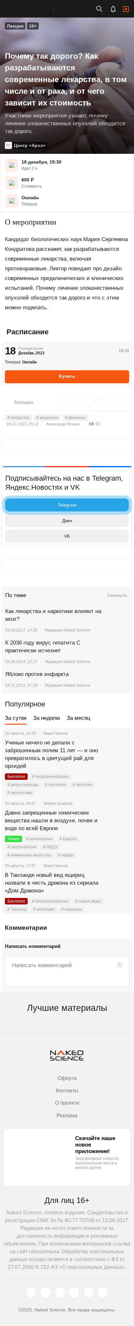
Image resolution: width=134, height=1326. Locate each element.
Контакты (67, 1090)
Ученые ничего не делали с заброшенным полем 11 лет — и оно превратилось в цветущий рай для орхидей (51, 754)
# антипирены (39, 839)
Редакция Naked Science (67, 630)
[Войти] (126, 9)
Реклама (67, 1115)
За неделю (46, 718)
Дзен (67, 520)
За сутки (16, 718)
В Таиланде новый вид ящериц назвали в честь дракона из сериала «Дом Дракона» (51, 883)
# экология (82, 784)
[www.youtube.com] (59, 1292)
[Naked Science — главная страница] (33, 9)
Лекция (15, 26)
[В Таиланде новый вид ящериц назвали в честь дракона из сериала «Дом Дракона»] (119, 883)
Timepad (29, 204)
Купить (67, 376)
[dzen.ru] (74, 1292)
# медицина (47, 417)
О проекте (67, 1103)
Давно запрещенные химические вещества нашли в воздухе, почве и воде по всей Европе (51, 820)
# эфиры (66, 855)
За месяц (78, 718)
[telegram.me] (88, 1292)
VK (67, 536)
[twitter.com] (31, 1292)
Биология (16, 776)
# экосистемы (20, 793)
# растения (55, 784)
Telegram (67, 505)
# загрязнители (21, 847)
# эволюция (44, 909)
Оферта (67, 1078)
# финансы (75, 417)
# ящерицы (71, 909)
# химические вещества (29, 855)
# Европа (68, 839)
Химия (13, 839)
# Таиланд (16, 909)
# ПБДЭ (50, 847)
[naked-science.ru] (102, 1292)
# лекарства (18, 417)
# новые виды (88, 901)
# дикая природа (22, 784)
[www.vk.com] (45, 1292)
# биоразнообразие (50, 776)
